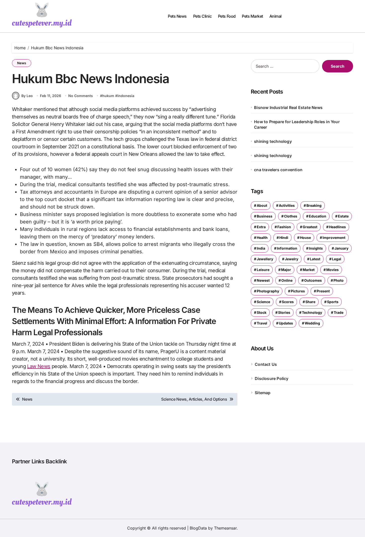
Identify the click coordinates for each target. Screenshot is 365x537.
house (305, 237)
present (323, 291)
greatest (310, 227)
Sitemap (262, 392)
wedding (312, 323)
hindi (283, 237)
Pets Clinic (202, 16)
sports (332, 302)
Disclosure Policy (271, 378)
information (287, 248)
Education (317, 216)
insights (316, 248)
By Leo (27, 96)
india (261, 248)
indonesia (125, 96)
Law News (38, 366)
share (310, 302)
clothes (290, 216)
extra (261, 227)
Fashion (284, 227)
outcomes (313, 280)
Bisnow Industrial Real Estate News (288, 107)
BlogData (198, 528)
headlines (337, 227)
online (286, 280)
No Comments (80, 96)
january (341, 248)
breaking (314, 205)
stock (261, 312)
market (309, 270)
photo (338, 280)
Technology (312, 312)
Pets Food (227, 16)
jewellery (265, 259)
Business (264, 216)
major (286, 270)
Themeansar (225, 528)
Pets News (177, 16)
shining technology (273, 141)
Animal (275, 16)
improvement (334, 237)
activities (287, 205)
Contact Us (266, 364)
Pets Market (252, 16)
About (262, 205)
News (21, 63)
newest (263, 280)
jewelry (291, 259)
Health (262, 237)
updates (286, 323)
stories (284, 312)
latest (315, 259)
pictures (298, 291)
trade (338, 312)
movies (332, 270)
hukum (108, 96)
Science (263, 302)
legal (336, 259)
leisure (263, 270)
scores (288, 302)
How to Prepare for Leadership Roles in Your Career (297, 124)
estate (343, 216)
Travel (262, 323)
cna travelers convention (278, 169)
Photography (268, 291)
